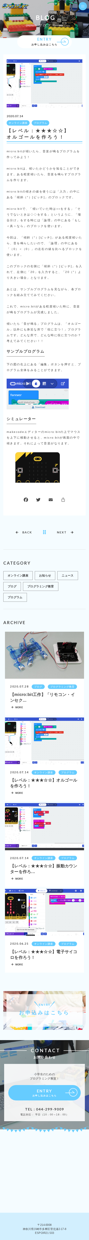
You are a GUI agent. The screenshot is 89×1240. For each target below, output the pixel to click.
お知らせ (45, 575)
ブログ (12, 586)
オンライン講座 (18, 122)
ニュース (67, 575)
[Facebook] (26, 500)
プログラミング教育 (40, 586)
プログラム (40, 122)
